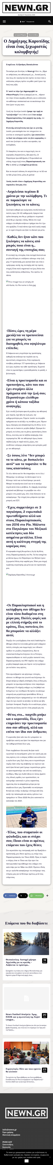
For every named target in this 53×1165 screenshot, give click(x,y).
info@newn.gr (9, 1130)
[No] (50, 1157)
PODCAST (7, 1142)
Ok (27, 1161)
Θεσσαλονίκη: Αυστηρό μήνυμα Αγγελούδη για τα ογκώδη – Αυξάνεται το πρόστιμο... (21, 962)
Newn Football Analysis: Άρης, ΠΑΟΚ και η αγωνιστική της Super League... (23, 1017)
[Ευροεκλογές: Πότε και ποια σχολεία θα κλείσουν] (26, 1053)
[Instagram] (26, 1124)
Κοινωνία (6, 1147)
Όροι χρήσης (7, 1132)
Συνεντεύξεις (33, 35)
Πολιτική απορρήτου (11, 1135)
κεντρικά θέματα (20, 35)
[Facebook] (21, 1124)
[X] (32, 1124)
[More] (47, 895)
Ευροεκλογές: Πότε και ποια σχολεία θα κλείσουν (23, 1070)
